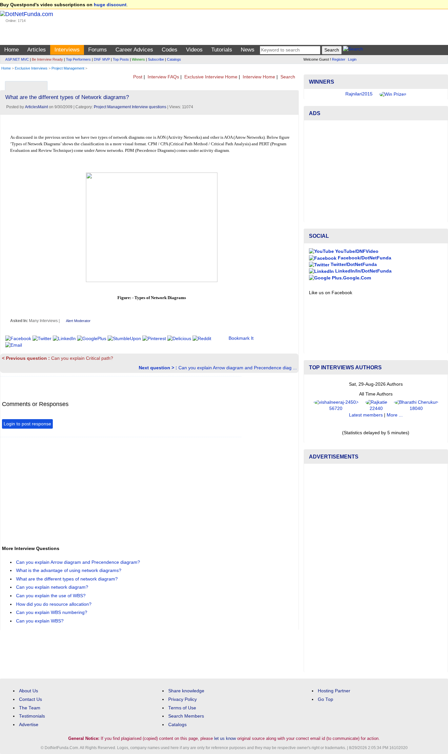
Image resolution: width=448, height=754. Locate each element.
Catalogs (174, 59)
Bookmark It (241, 338)
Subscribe (156, 59)
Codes (169, 50)
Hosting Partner (334, 690)
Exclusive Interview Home (210, 76)
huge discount (110, 4)
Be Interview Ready (47, 59)
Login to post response (27, 423)
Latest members (366, 415)
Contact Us (30, 699)
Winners (138, 59)
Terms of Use (182, 707)
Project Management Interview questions (130, 107)
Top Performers (78, 59)
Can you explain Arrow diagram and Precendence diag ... (218, 367)
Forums (97, 50)
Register (338, 59)
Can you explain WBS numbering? (52, 612)
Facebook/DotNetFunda (363, 257)
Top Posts (121, 59)
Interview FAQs (162, 76)
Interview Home (258, 76)
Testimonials (32, 716)
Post (137, 76)
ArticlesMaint (36, 107)
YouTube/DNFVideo (356, 251)
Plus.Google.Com (351, 277)
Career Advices (134, 50)
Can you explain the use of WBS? (51, 595)
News (248, 50)
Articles (36, 50)
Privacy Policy (182, 699)
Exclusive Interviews (31, 68)
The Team (29, 707)
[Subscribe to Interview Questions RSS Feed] (293, 84)
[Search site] (353, 50)
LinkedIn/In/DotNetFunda (363, 271)
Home (11, 50)
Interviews (67, 50)
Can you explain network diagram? (53, 587)
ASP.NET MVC (17, 59)
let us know (225, 738)
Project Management (67, 68)
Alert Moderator (78, 321)
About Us (28, 690)
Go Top (325, 699)
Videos (194, 50)
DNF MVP (102, 59)
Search (287, 76)
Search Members (186, 716)
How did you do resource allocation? (54, 604)
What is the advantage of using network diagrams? (69, 570)
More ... (395, 415)
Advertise (28, 724)
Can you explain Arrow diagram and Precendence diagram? (78, 562)
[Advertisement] (121, 488)
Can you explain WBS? (40, 621)
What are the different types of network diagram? (67, 579)
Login (352, 59)
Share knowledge (186, 690)
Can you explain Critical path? (57, 358)
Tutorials (221, 50)
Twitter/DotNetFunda (353, 264)
